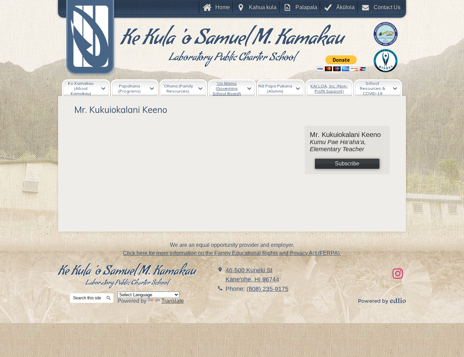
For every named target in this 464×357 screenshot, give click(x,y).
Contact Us (387, 7)
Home (222, 7)
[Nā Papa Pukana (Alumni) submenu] (280, 88)
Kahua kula (262, 7)
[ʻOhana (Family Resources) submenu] (183, 88)
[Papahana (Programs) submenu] (134, 88)
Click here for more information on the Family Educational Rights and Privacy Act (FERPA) (232, 253)
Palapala (306, 7)
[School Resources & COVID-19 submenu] (377, 88)
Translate (172, 301)
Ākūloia (345, 7)
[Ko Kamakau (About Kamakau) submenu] (86, 88)
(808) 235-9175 (267, 288)
